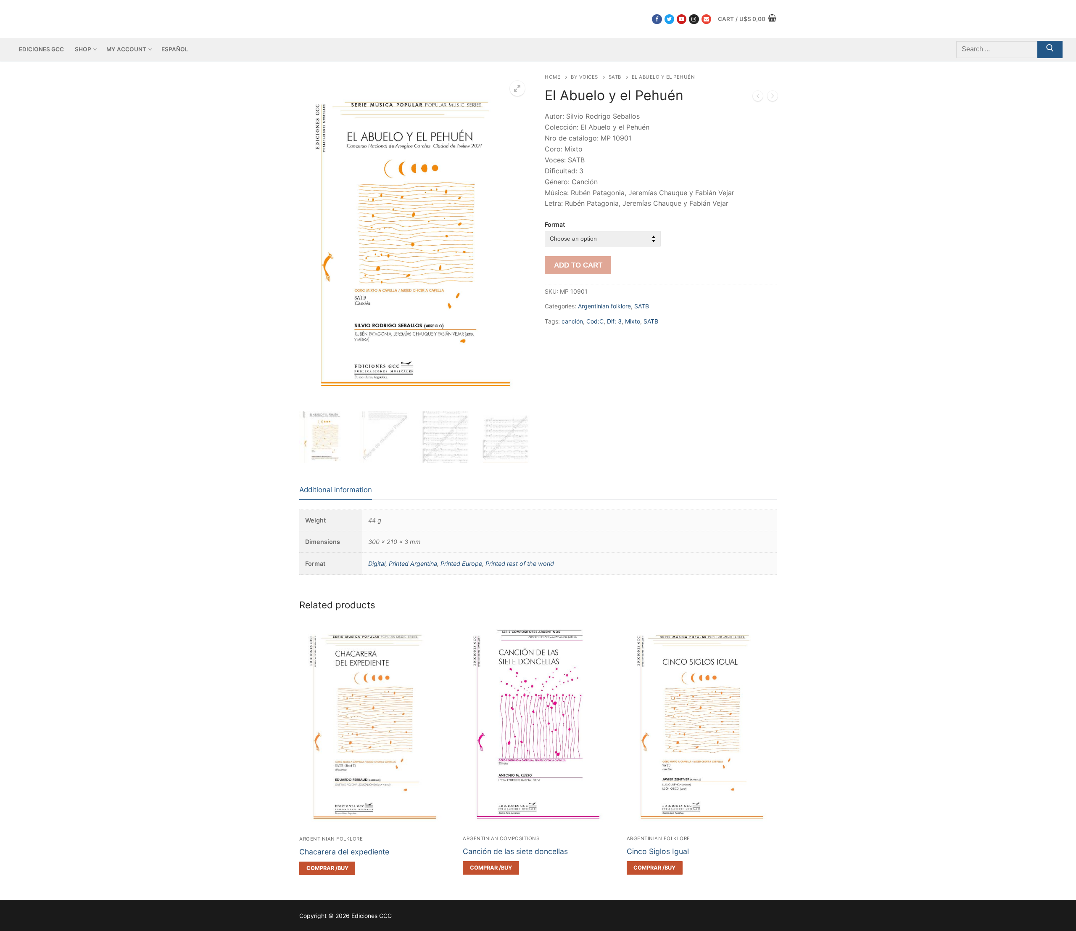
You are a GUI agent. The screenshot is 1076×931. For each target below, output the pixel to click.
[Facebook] (657, 19)
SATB (615, 77)
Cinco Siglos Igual (658, 851)
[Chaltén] (772, 97)
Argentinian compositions (501, 838)
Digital (376, 563)
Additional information (335, 489)
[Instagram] (694, 19)
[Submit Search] (1050, 49)
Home (552, 77)
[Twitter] (669, 19)
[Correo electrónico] (706, 19)
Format (555, 224)
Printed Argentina (413, 563)
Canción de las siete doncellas (515, 851)
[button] (517, 88)
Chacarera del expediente (344, 851)
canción (572, 321)
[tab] (335, 490)
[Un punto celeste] (758, 97)
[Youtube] (681, 19)
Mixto (632, 321)
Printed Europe (461, 563)
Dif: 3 (614, 321)
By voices (584, 77)
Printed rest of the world (519, 563)
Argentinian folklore (604, 306)
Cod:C (595, 321)
